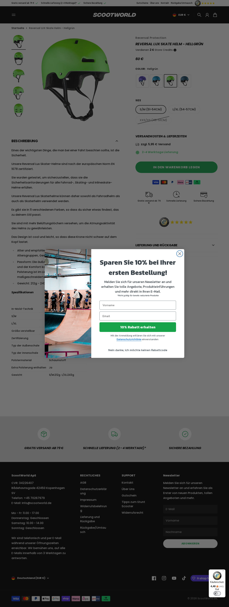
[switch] (217, 593)
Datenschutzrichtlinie (129, 339)
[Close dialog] (180, 254)
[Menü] (223, 571)
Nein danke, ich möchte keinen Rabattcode (137, 350)
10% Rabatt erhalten (137, 327)
